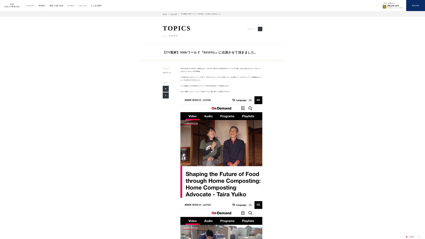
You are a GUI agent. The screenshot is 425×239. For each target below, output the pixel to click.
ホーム (165, 14)
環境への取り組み (57, 5)
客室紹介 (42, 5)
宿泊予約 (415, 6)
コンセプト (30, 5)
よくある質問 (96, 5)
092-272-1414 (393, 6)
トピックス (82, 5)
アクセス (70, 5)
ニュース (166, 68)
